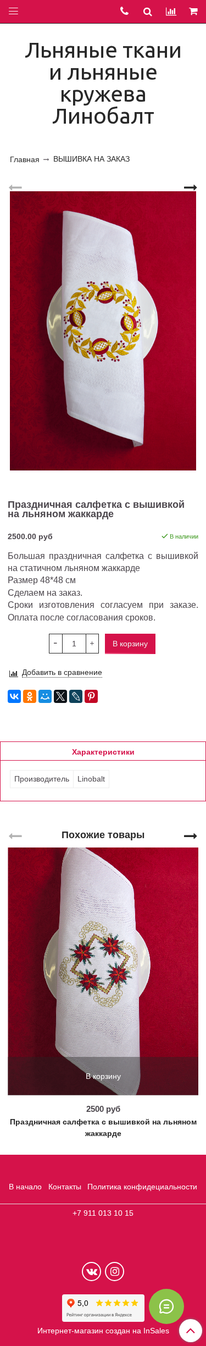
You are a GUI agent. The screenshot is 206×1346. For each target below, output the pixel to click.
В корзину (103, 1076)
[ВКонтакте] (14, 696)
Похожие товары (103, 834)
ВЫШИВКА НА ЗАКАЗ (91, 158)
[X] (60, 696)
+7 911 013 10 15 (103, 1213)
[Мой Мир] (45, 696)
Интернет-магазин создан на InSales (103, 1330)
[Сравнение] (171, 11)
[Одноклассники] (29, 696)
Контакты (64, 1186)
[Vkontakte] (91, 1271)
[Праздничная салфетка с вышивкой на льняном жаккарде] (103, 331)
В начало (25, 1186)
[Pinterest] (91, 696)
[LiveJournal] (75, 696)
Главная (25, 159)
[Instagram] (114, 1271)
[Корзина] (194, 11)
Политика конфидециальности (142, 1186)
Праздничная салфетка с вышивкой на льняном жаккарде (103, 1127)
